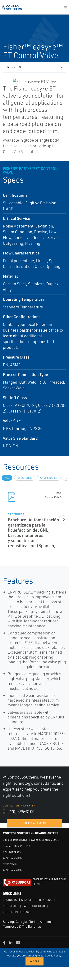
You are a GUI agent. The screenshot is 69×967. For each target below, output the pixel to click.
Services (27, 899)
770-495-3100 (21, 846)
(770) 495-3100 (20, 811)
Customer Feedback (16, 911)
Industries (10, 905)
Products (10, 899)
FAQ (25, 905)
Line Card (38, 905)
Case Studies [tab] (48, 477)
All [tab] (7, 477)
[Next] (63, 519)
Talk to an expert (34, 823)
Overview (13, 67)
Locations (45, 899)
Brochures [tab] (24, 477)
